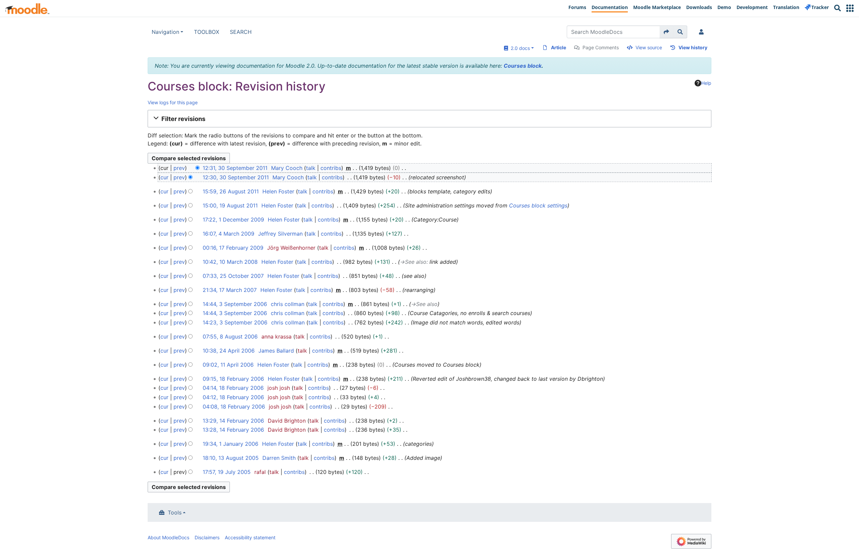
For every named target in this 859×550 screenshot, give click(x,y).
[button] (850, 8)
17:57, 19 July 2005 (227, 472)
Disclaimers (207, 537)
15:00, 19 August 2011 (230, 205)
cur (164, 177)
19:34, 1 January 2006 (230, 443)
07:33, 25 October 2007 (233, 275)
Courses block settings (538, 205)
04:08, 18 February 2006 (234, 406)
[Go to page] (666, 31)
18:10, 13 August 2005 (231, 457)
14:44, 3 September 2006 (235, 304)
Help (706, 83)
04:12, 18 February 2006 (233, 397)
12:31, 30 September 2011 (235, 168)
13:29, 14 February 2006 (233, 420)
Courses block (523, 65)
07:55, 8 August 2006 (230, 336)
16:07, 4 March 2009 (228, 233)
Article (558, 47)
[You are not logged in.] (702, 32)
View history (692, 47)
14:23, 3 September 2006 (235, 322)
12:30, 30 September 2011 (236, 177)
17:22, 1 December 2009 (233, 219)
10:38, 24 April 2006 (229, 350)
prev (179, 168)
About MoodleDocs (168, 537)
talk (310, 168)
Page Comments (601, 47)
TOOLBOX (206, 31)
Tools (175, 512)
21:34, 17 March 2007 (230, 290)
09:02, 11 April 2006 (228, 364)
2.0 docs (519, 48)
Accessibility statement (250, 537)
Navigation (165, 31)
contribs (330, 168)
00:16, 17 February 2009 (233, 247)
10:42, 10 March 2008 (230, 261)
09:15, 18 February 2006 (233, 378)
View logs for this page (173, 102)
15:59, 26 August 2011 (231, 191)
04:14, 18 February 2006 (233, 387)
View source (649, 47)
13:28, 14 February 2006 (233, 429)
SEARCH (241, 31)
